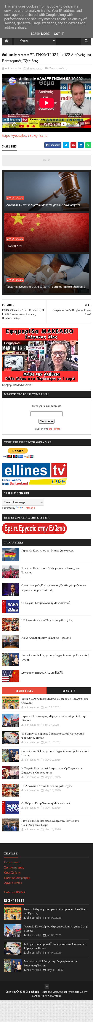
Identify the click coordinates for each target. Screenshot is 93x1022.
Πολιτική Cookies (14, 892)
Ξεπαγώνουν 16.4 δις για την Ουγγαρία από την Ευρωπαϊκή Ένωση (55, 753)
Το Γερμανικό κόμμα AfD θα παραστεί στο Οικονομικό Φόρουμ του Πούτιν (52, 735)
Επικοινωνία (11, 862)
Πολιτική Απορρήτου (17, 877)
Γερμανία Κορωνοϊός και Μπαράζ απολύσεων (47, 550)
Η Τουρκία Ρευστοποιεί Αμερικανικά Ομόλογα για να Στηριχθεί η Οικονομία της (52, 770)
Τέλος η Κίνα (14, 245)
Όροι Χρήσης (12, 872)
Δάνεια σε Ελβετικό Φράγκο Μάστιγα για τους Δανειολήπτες (43, 204)
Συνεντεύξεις (58, 68)
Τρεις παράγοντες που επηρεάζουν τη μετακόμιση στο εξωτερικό (45, 286)
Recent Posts (24, 691)
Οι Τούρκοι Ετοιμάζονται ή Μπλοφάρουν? (46, 602)
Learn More (40, 34)
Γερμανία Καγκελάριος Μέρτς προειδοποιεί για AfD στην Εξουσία (53, 718)
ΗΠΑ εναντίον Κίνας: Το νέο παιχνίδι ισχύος (46, 620)
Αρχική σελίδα (13, 882)
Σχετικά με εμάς (14, 867)
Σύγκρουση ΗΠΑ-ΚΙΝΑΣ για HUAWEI (42, 672)
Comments (69, 691)
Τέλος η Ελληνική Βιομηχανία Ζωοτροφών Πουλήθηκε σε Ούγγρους (54, 700)
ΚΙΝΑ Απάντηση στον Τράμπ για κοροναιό (46, 637)
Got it (59, 34)
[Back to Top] (47, 986)
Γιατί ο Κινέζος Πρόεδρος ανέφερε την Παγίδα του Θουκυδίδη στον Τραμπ (50, 822)
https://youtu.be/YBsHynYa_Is (24, 135)
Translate (29, 507)
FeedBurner (53, 428)
